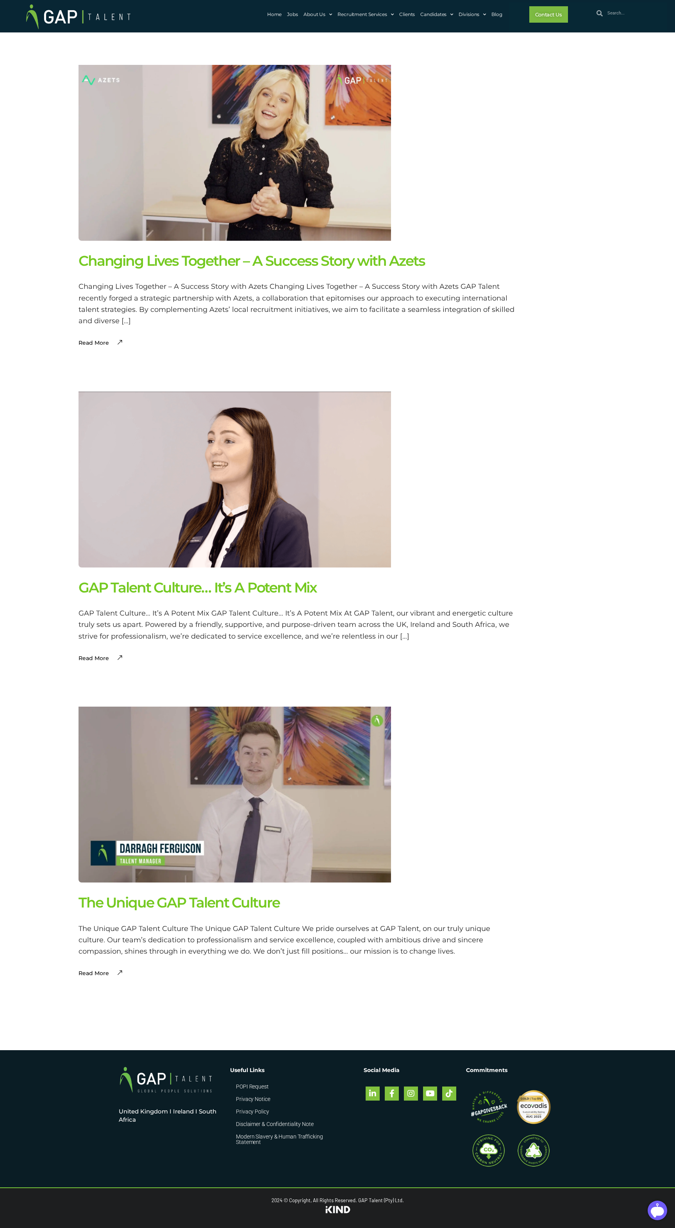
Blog (496, 14)
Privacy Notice (253, 1099)
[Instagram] (411, 1094)
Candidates (433, 14)
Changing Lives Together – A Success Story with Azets (252, 260)
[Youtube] (430, 1094)
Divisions (469, 14)
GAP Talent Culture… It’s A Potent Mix (198, 587)
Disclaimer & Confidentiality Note (275, 1124)
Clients (407, 14)
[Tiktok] (449, 1094)
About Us (314, 14)
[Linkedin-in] (373, 1094)
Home (274, 14)
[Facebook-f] (392, 1094)
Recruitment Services (362, 14)
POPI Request (252, 1086)
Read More (94, 973)
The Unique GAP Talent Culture (179, 902)
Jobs (292, 14)
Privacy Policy (252, 1111)
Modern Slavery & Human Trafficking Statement (279, 1139)
